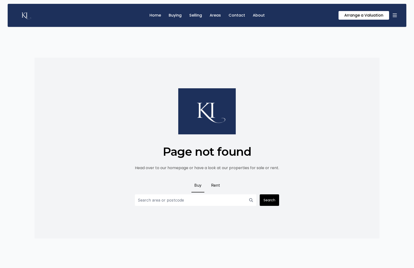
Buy (197, 185)
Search (269, 200)
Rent (215, 185)
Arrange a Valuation (363, 15)
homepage (177, 168)
